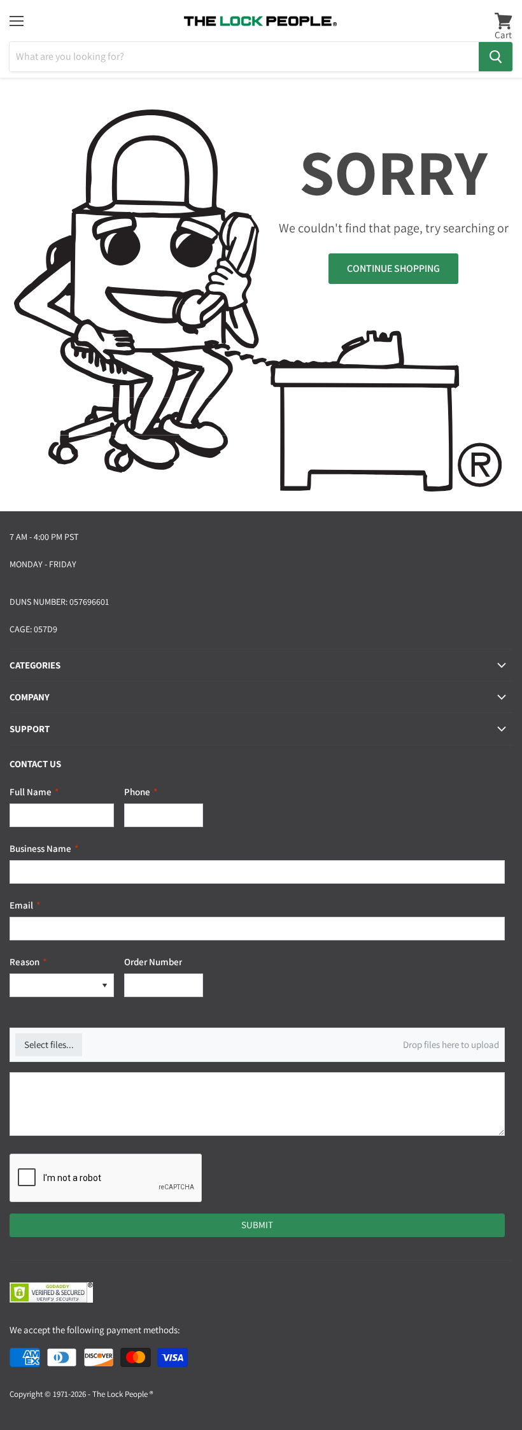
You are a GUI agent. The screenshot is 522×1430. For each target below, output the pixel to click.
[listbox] (62, 985)
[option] (52, 985)
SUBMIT (257, 1225)
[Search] (495, 56)
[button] (104, 985)
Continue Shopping (393, 268)
